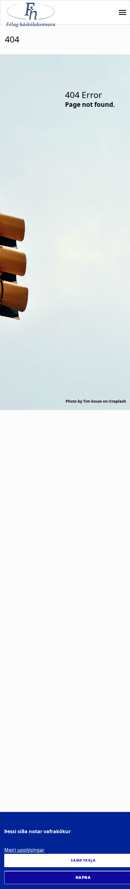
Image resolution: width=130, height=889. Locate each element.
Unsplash (117, 401)
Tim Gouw (92, 401)
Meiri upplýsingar (24, 850)
